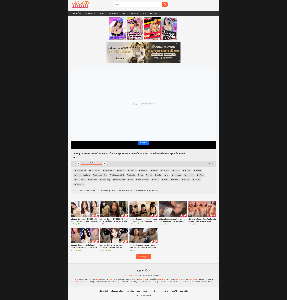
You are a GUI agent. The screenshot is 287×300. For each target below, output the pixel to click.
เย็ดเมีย (175, 180)
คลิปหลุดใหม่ (77, 13)
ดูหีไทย (200, 175)
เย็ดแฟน (186, 180)
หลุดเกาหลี (78, 282)
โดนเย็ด (197, 180)
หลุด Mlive (178, 279)
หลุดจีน (119, 282)
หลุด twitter (153, 13)
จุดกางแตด (177, 175)
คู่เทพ (150, 175)
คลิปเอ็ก (132, 175)
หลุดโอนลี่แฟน (143, 180)
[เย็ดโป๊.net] (80, 5)
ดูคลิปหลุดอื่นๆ (144, 256)
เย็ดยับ (165, 180)
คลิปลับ (198, 170)
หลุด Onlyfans (162, 279)
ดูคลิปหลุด (190, 175)
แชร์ (212, 164)
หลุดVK (144, 13)
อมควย (155, 180)
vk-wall (155, 170)
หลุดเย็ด (124, 13)
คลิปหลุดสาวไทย (101, 175)
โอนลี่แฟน (80, 184)
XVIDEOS (165, 170)
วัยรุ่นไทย (93, 180)
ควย (141, 175)
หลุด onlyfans (113, 13)
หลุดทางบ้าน (134, 13)
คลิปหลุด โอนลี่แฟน (83, 175)
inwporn (132, 170)
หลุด (131, 180)
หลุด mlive (102, 13)
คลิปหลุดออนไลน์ (118, 175)
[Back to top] (279, 293)
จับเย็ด (159, 175)
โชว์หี (76, 279)
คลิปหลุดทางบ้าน (90, 13)
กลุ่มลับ (176, 170)
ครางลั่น (187, 170)
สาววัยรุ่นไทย (120, 180)
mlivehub (143, 170)
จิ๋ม (167, 175)
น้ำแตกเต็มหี (80, 180)
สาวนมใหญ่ (106, 180)
